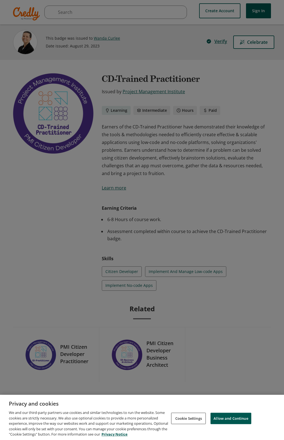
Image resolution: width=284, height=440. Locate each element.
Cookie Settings (188, 418)
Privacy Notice (115, 434)
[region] (142, 417)
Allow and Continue (231, 418)
